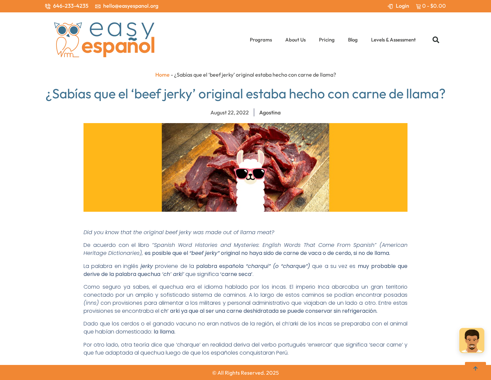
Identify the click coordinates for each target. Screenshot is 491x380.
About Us (295, 39)
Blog (353, 39)
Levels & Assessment (393, 39)
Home (162, 74)
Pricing (327, 39)
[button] (436, 39)
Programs (261, 39)
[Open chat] (471, 341)
